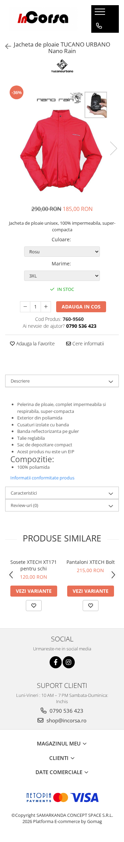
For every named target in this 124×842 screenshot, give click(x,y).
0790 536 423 (65, 710)
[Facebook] (56, 662)
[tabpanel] (62, 141)
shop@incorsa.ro (65, 720)
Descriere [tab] (20, 381)
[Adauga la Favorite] (34, 605)
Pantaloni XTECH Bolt (90, 562)
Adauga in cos (81, 306)
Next (113, 148)
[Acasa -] (43, 19)
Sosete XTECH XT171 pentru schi (33, 565)
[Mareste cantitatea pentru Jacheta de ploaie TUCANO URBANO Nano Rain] (46, 306)
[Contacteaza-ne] (99, 26)
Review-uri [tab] (24, 505)
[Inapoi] (5, 46)
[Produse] (101, 14)
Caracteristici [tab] (24, 493)
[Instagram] (69, 662)
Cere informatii (87, 343)
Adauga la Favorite (35, 343)
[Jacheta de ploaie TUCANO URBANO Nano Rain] (62, 141)
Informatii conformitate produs (42, 478)
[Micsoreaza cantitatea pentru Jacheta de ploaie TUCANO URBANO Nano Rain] (25, 306)
